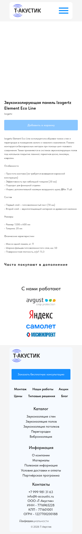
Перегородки (40, 431)
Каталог (40, 408)
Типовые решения (41, 396)
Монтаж (20, 389)
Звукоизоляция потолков (41, 426)
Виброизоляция (41, 436)
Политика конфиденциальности (34, 521)
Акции (63, 389)
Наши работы (42, 389)
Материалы (40, 460)
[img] (27, 10)
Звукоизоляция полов (41, 421)
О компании (41, 455)
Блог (64, 396)
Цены (18, 396)
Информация (41, 447)
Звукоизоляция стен (41, 416)
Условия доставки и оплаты (41, 470)
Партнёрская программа (41, 475)
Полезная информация (41, 465)
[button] (41, 374)
